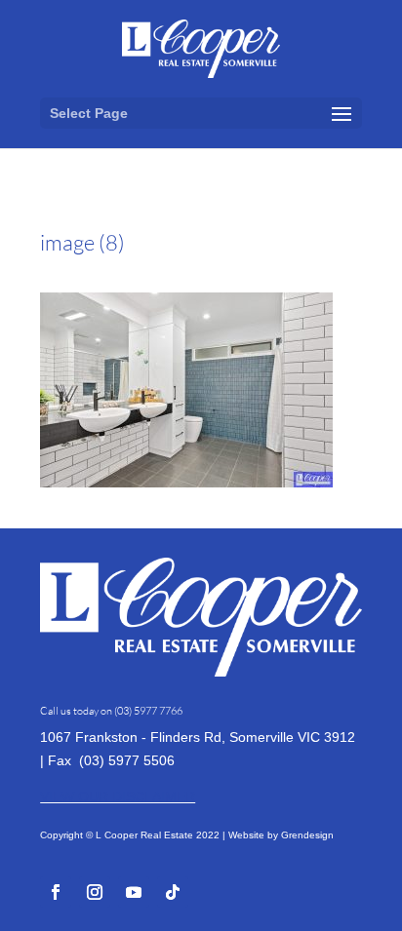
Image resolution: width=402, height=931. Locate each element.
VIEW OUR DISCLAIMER (117, 796)
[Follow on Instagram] (94, 892)
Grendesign (307, 835)
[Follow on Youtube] (133, 892)
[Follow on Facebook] (55, 892)
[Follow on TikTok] (172, 892)
